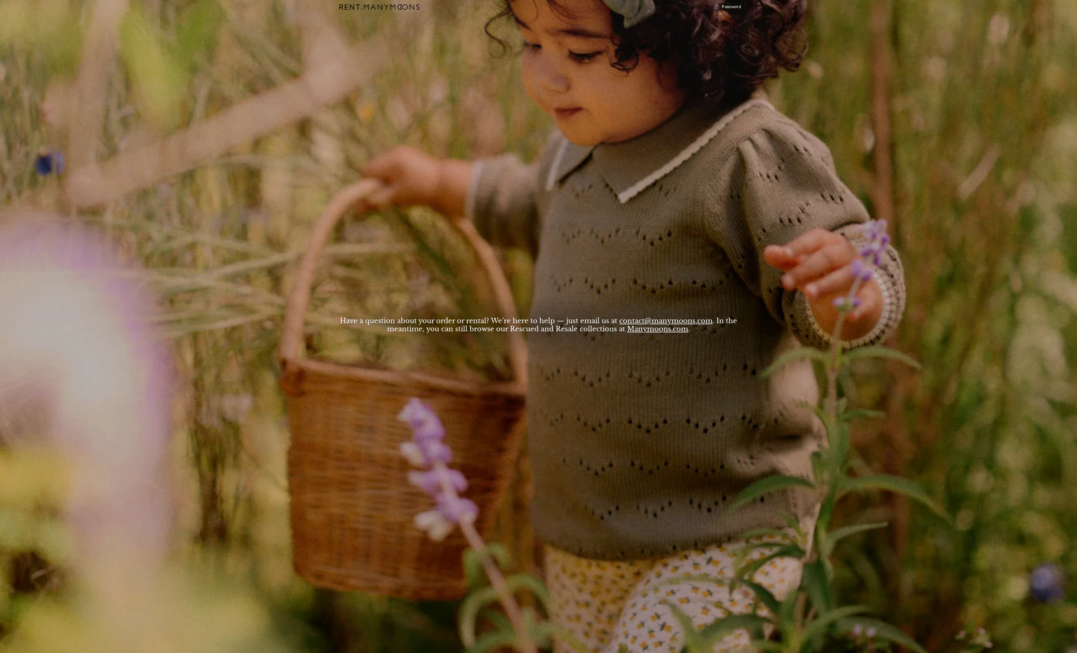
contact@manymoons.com (666, 321)
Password (731, 7)
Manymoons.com (657, 329)
